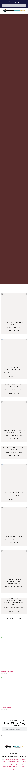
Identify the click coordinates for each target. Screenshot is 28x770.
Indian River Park (14, 493)
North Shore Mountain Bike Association (14, 581)
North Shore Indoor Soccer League (14, 431)
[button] (13, 13)
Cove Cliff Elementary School (14, 369)
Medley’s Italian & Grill (14, 323)
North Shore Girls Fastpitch (14, 386)
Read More (14, 331)
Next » (20, 618)
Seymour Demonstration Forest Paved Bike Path (14, 601)
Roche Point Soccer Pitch (14, 448)
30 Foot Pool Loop (7, 671)
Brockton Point (6, 707)
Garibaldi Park (14, 536)
